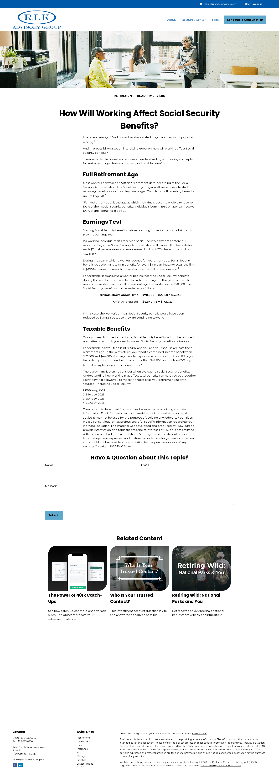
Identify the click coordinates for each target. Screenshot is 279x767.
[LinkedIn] (20, 765)
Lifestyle (81, 760)
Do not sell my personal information (221, 765)
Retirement (83, 737)
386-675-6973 (28, 737)
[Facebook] (15, 765)
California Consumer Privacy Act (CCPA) (234, 762)
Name (49, 465)
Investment (83, 741)
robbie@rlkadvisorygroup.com (221, 4)
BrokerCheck (199, 733)
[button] (171, 19)
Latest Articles (85, 763)
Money (81, 756)
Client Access (253, 4)
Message (51, 486)
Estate (80, 745)
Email (145, 465)
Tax (79, 752)
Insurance (82, 748)
